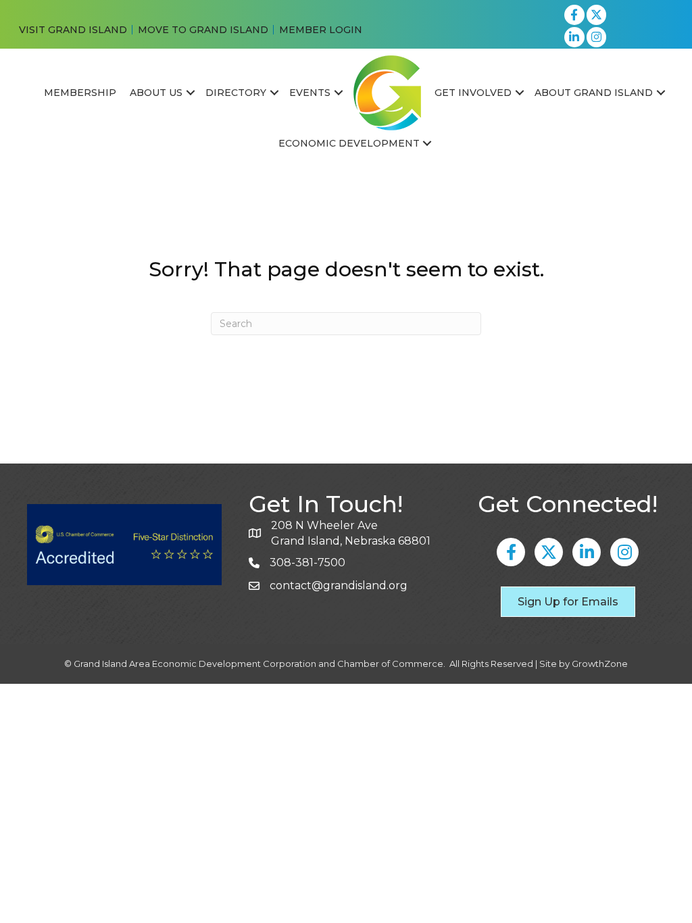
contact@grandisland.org (338, 585)
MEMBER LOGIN (320, 29)
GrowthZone (600, 663)
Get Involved (473, 92)
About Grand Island (594, 92)
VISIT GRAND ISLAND (73, 29)
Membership (80, 92)
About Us (156, 92)
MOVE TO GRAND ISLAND (203, 29)
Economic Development (349, 143)
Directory (235, 92)
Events (309, 92)
